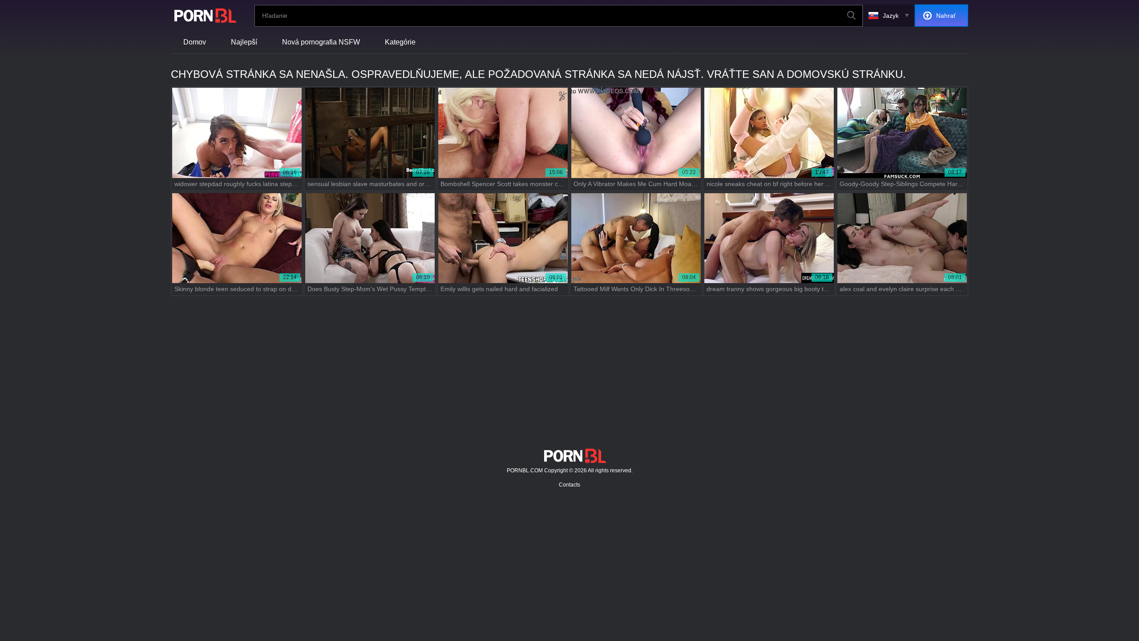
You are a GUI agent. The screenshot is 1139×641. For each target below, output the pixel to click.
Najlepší (244, 42)
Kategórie (400, 42)
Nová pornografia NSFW (321, 42)
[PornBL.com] (204, 15)
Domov (194, 42)
